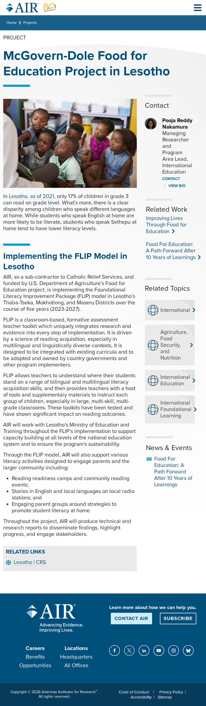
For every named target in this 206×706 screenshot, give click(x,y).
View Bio (176, 186)
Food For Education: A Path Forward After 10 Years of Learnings (171, 251)
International (175, 310)
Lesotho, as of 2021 (31, 196)
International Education (175, 380)
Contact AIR (131, 618)
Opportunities (35, 665)
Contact (171, 179)
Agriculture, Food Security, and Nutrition (174, 345)
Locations (76, 648)
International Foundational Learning (175, 409)
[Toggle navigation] (198, 7)
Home (11, 22)
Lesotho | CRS (30, 562)
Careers (35, 648)
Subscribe (178, 618)
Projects (30, 22)
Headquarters (76, 657)
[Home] (31, 7)
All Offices (76, 665)
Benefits (35, 657)
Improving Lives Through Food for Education (166, 225)
